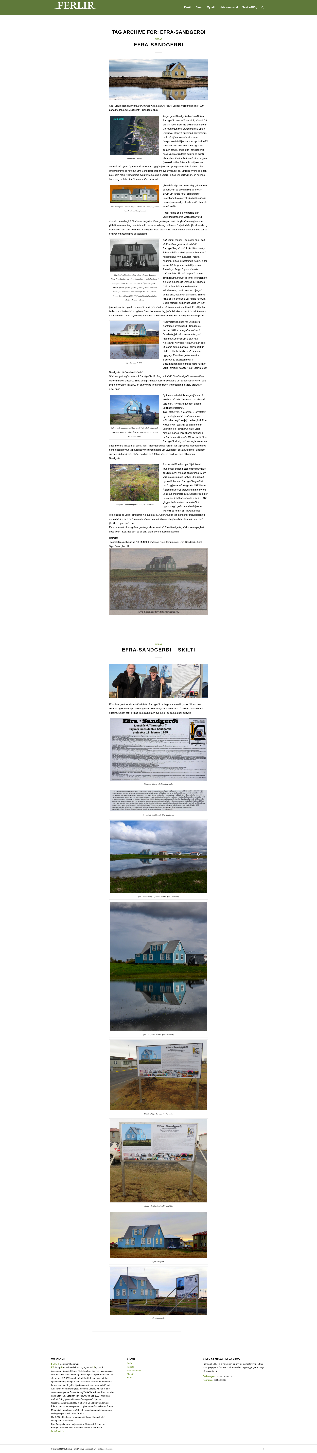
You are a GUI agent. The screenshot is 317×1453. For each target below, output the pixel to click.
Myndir (130, 1373)
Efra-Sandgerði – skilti (158, 649)
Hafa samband (134, 1370)
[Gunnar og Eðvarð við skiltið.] (158, 681)
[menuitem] (188, 7)
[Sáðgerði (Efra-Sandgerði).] (158, 79)
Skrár (158, 39)
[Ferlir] (76, 7)
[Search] (262, 7)
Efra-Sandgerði (158, 44)
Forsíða (130, 1366)
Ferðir (129, 1363)
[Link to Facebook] (263, 1448)
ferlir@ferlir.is (57, 1431)
